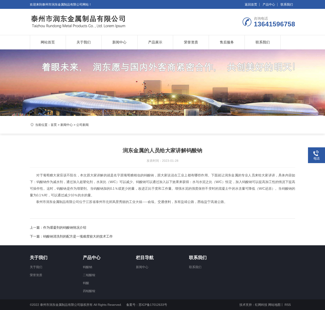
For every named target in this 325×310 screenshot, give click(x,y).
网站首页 (48, 42)
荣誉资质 (191, 42)
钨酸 (86, 283)
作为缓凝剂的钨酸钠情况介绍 (64, 227)
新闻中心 (119, 42)
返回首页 (251, 4)
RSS (287, 304)
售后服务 (227, 42)
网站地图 (274, 304)
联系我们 (287, 4)
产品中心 (269, 4)
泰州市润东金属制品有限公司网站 (65, 4)
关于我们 (83, 42)
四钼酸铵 (89, 291)
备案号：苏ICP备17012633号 (146, 304)
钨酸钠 (87, 267)
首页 (54, 125)
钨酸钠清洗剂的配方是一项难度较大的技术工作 (78, 236)
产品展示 (155, 42)
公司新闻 (82, 125)
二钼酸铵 (89, 275)
